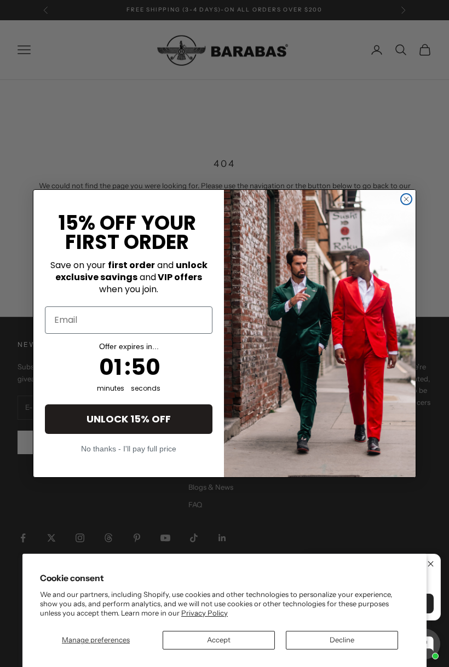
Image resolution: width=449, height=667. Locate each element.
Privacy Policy (204, 612)
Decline (342, 639)
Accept (219, 639)
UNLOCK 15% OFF (129, 419)
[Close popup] (430, 564)
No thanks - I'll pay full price (128, 448)
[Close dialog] (406, 199)
